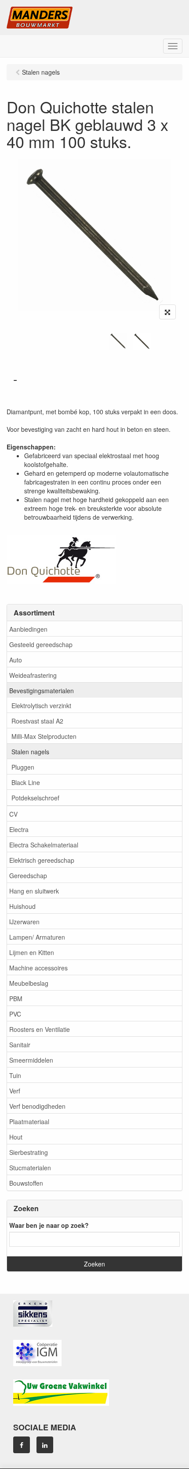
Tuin (15, 1075)
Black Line (25, 782)
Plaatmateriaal (29, 1121)
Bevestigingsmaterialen (41, 690)
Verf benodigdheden (37, 1106)
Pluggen (22, 767)
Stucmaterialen (30, 1167)
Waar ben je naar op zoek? (49, 1225)
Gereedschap (28, 875)
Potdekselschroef (35, 797)
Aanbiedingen (28, 629)
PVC (15, 1013)
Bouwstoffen (26, 1183)
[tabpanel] (118, 341)
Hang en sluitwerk (34, 890)
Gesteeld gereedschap (41, 644)
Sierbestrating (28, 1152)
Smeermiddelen (31, 1060)
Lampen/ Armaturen (37, 937)
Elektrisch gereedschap (41, 860)
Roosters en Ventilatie (39, 1029)
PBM (15, 998)
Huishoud (22, 906)
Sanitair (19, 1044)
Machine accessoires (38, 967)
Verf (14, 1090)
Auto (15, 659)
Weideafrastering (33, 675)
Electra (19, 829)
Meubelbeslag (28, 983)
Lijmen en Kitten (31, 952)
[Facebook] (21, 1444)
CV (13, 814)
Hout (15, 1137)
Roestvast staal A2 (37, 720)
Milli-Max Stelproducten (43, 736)
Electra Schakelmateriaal (43, 844)
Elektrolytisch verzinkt (41, 705)
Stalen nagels (30, 751)
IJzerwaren (24, 921)
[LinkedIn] (44, 1444)
